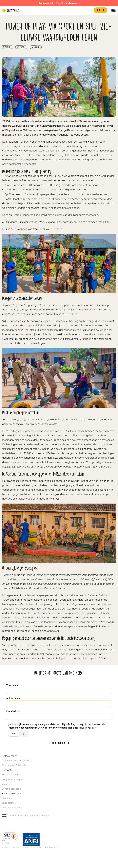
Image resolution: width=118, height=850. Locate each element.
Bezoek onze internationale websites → (31, 815)
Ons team (7, 798)
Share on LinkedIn (36, 47)
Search (90, 10)
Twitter (9, 824)
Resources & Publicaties (14, 765)
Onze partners (9, 802)
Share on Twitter (21, 47)
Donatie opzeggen (11, 788)
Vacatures (7, 784)
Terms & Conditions (51, 847)
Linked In (21, 824)
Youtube (27, 824)
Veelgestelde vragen (12, 779)
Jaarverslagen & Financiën (16, 760)
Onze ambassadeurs (12, 807)
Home (11, 10)
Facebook (3, 824)
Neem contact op (11, 774)
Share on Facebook (7, 47)
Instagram (15, 824)
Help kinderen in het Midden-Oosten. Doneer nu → (59, 3)
